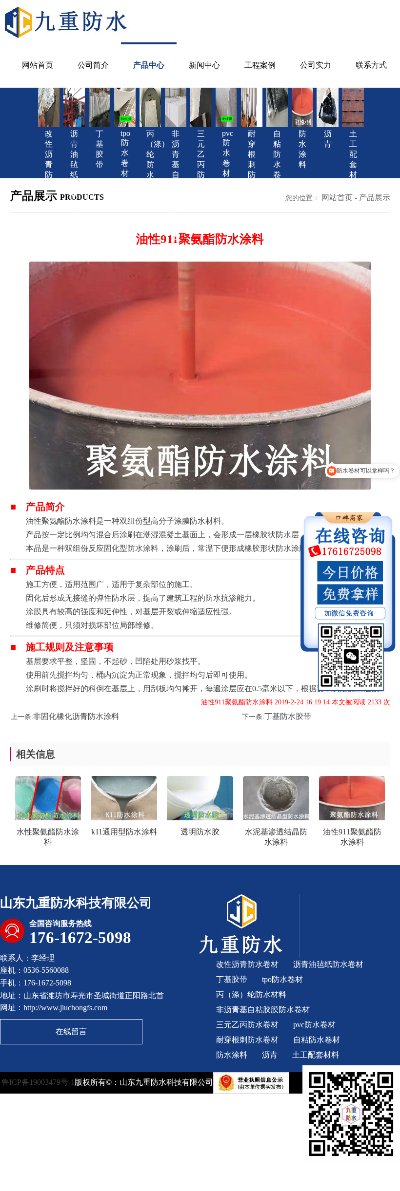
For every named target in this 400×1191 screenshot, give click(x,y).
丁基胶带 (231, 979)
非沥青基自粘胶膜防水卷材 (263, 1009)
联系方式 (371, 65)
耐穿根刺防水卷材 (247, 1040)
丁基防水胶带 (287, 716)
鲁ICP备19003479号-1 (38, 1082)
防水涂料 (231, 1055)
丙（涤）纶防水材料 (251, 994)
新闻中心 (204, 65)
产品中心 (148, 65)
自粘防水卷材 (316, 1040)
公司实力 (315, 65)
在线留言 (71, 1031)
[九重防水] (67, 21)
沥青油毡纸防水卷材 (328, 964)
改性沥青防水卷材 (247, 964)
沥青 (270, 1055)
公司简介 (93, 65)
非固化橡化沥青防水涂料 (76, 716)
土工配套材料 (315, 1055)
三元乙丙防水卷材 (247, 1025)
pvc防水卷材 (314, 1025)
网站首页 (37, 65)
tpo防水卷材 (282, 979)
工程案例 (260, 65)
